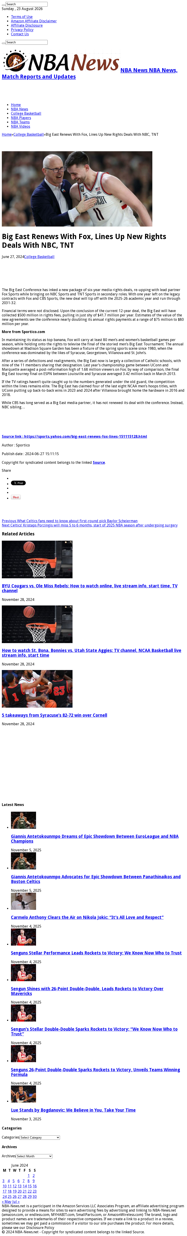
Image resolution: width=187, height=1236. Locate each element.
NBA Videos (20, 126)
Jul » (16, 1201)
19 (15, 1191)
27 (20, 1196)
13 (20, 1186)
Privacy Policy (22, 30)
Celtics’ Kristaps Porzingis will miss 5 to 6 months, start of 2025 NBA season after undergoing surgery (90, 525)
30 (35, 1196)
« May (6, 1201)
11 (10, 1186)
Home (16, 105)
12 (15, 1186)
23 (35, 1191)
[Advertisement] (55, 91)
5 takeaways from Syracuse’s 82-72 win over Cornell (54, 715)
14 (25, 1186)
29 (30, 1196)
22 (30, 1191)
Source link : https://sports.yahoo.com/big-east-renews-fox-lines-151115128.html (74, 436)
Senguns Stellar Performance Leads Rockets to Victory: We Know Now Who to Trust (96, 953)
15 (30, 1186)
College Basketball (26, 113)
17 (5, 1191)
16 (35, 1186)
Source (99, 462)
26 (15, 1196)
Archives (9, 1156)
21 (25, 1191)
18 (10, 1191)
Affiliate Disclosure (27, 25)
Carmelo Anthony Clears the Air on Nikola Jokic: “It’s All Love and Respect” (87, 917)
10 (5, 1186)
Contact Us (20, 34)
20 (20, 1191)
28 (25, 1196)
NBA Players (21, 118)
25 (10, 1196)
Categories (10, 1137)
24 (5, 1196)
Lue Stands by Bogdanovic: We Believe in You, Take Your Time (73, 1110)
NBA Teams (20, 122)
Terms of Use (22, 17)
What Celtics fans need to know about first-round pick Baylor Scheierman (70, 521)
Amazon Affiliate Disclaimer (34, 21)
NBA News (19, 109)
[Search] (3, 5)
